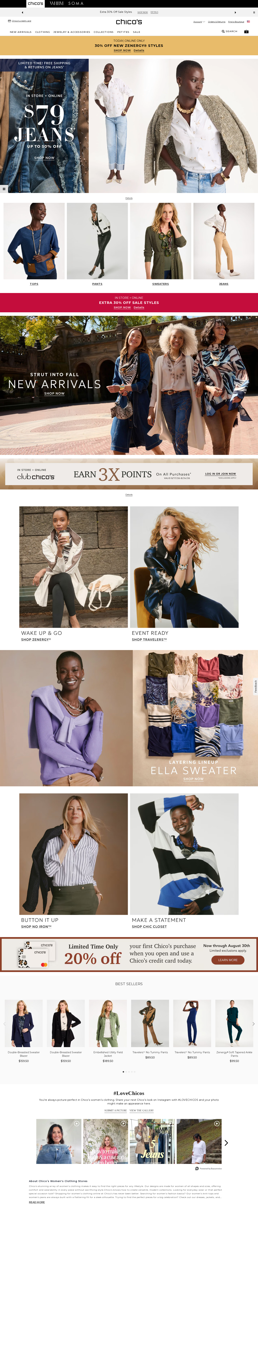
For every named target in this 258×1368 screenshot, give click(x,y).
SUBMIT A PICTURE (115, 1110)
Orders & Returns (216, 21)
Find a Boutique (236, 21)
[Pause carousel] (254, 12)
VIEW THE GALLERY (142, 1110)
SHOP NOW (122, 50)
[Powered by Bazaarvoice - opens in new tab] (208, 1169)
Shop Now (136, 12)
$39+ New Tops (116, 12)
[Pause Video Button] (4, 189)
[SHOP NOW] (129, 45)
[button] (246, 31)
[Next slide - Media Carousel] (226, 1142)
